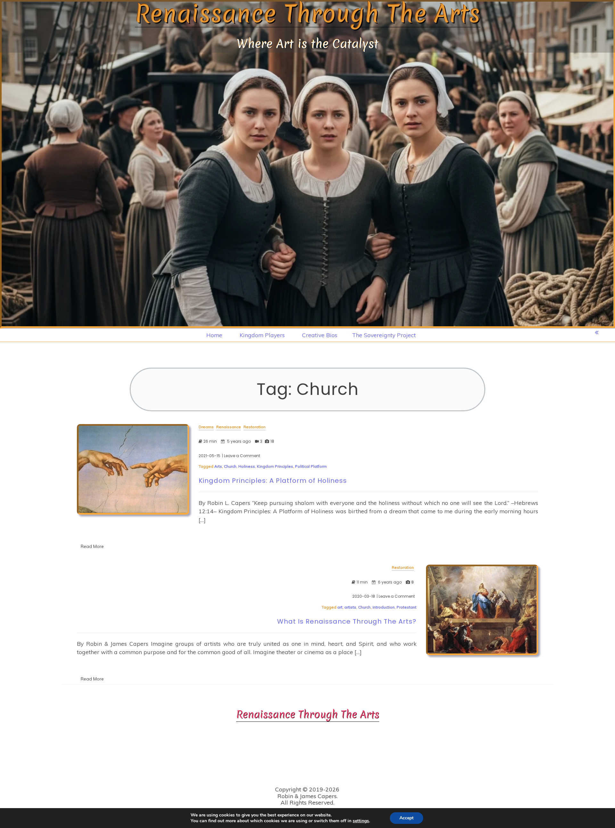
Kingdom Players (262, 334)
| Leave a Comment (241, 456)
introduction (384, 607)
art (339, 607)
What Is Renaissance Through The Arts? (346, 621)
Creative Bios (319, 334)
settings (361, 821)
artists (350, 607)
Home (214, 334)
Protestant (406, 607)
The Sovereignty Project (384, 334)
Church (230, 466)
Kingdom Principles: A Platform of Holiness (273, 480)
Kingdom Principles (275, 466)
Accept (406, 818)
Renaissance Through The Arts (307, 13)
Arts (218, 466)
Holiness (246, 466)
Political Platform (311, 466)
